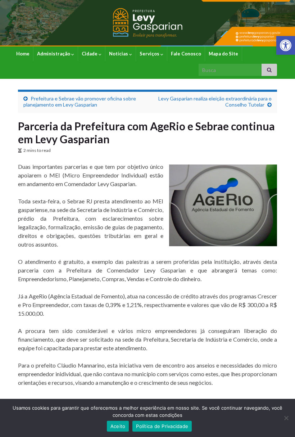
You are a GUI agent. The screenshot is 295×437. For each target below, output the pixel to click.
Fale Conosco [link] (186, 54)
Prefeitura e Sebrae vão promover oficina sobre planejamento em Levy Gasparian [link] (79, 101)
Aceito (118, 426)
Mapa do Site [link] (223, 54)
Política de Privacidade (162, 426)
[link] (285, 45)
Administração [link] (54, 54)
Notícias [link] (119, 54)
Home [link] (23, 54)
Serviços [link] (150, 54)
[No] (286, 418)
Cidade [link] (90, 54)
